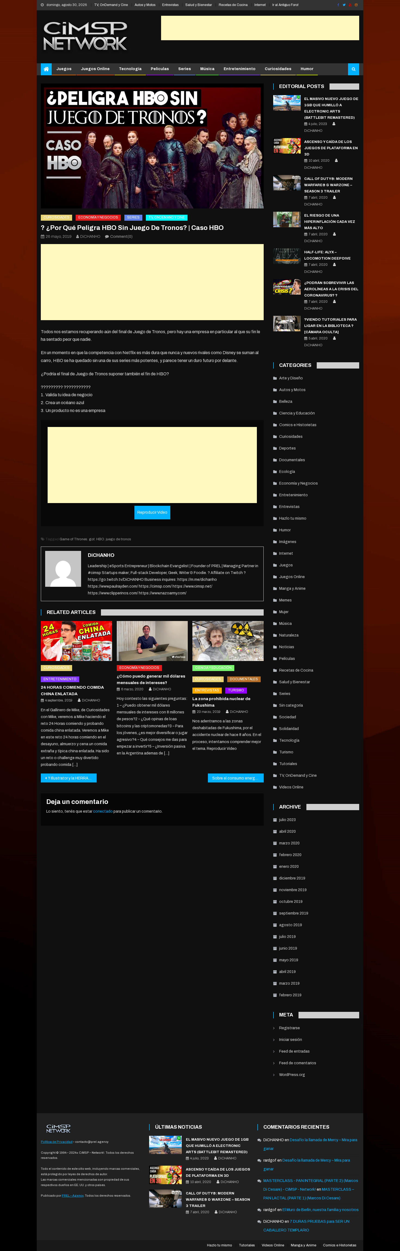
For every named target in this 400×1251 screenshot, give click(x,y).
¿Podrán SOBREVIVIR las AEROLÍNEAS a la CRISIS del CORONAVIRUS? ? (331, 289)
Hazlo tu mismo (292, 518)
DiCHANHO (90, 237)
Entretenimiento (240, 69)
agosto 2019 (290, 925)
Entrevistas (170, 5)
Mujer (283, 612)
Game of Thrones (73, 539)
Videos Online (291, 787)
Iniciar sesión (290, 1040)
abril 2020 (287, 831)
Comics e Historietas (297, 425)
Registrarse (289, 1028)
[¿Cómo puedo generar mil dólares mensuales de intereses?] (152, 641)
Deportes (287, 448)
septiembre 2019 (293, 913)
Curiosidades (278, 69)
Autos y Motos (145, 5)
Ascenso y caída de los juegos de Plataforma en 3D (331, 148)
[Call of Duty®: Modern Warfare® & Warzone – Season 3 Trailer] (287, 183)
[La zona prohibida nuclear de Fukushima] (228, 641)
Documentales (244, 679)
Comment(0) (121, 237)
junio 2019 (288, 948)
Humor (307, 69)
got (92, 539)
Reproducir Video (152, 512)
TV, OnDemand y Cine (111, 5)
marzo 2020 (289, 843)
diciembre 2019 (292, 878)
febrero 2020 (290, 855)
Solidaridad (289, 729)
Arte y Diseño (291, 378)
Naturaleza (289, 635)
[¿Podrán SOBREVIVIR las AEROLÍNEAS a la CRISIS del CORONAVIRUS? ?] (287, 287)
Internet (260, 5)
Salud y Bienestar (198, 5)
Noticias (286, 647)
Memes (285, 600)
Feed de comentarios (297, 1063)
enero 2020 (289, 867)
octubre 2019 (291, 902)
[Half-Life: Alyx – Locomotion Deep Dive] (287, 256)
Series (184, 69)
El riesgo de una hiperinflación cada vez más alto (329, 222)
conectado (103, 811)
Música (207, 69)
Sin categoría (291, 705)
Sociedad (287, 717)
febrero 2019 (290, 995)
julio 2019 (287, 937)
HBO (100, 539)
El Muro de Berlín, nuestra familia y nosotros (320, 1210)
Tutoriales (288, 764)
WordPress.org (292, 1075)
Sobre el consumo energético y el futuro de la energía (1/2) (238, 778)
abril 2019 (287, 972)
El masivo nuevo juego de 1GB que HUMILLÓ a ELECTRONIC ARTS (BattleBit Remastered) (217, 1146)
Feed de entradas (294, 1051)
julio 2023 (287, 820)
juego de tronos (118, 539)
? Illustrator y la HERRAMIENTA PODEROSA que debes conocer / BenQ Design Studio (72, 778)
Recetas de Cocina (233, 5)
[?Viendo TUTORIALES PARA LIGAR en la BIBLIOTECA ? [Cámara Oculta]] (287, 323)
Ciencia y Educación (213, 668)
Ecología (287, 472)
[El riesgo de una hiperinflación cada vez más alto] (287, 219)
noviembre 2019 (293, 890)
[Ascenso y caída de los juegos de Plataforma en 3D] (287, 146)
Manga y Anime (292, 588)
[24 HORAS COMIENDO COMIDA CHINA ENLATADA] (76, 641)
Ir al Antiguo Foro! (285, 5)
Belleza (285, 402)
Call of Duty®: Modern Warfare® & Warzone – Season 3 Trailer (328, 185)
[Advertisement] (260, 28)
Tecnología (130, 69)
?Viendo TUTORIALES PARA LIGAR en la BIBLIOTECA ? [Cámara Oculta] (330, 326)
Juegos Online (95, 69)
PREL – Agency (73, 1195)
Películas (160, 69)
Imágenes (287, 542)
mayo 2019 (288, 960)
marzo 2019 (289, 983)
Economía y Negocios (98, 217)
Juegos (64, 69)
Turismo (236, 690)
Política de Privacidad (56, 1141)
